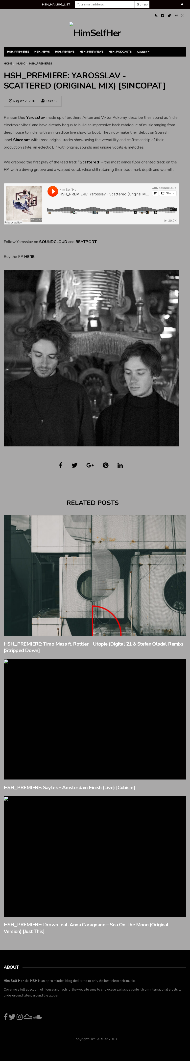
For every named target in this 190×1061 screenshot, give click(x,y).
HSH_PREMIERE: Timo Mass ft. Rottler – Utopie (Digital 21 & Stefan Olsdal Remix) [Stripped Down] (93, 647)
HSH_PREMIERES (18, 52)
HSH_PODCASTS (120, 52)
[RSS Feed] (156, 15)
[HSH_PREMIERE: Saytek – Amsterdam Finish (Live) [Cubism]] (95, 719)
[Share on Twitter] (74, 465)
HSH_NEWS (42, 52)
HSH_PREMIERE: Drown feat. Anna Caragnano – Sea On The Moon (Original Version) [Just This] (86, 928)
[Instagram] (176, 15)
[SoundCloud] (182, 15)
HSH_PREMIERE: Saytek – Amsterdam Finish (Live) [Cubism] (69, 787)
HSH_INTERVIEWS (92, 52)
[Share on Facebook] (61, 465)
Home (8, 63)
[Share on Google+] (90, 465)
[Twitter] (169, 15)
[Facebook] (162, 15)
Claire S (50, 101)
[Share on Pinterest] (105, 465)
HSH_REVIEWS (65, 52)
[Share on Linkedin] (120, 465)
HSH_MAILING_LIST (56, 4)
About (141, 52)
